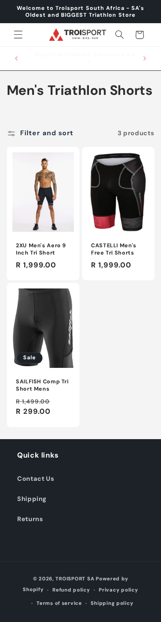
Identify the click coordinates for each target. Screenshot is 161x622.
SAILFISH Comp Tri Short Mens (42, 385)
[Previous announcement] (16, 58)
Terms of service (59, 603)
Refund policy (71, 590)
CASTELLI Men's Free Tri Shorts (114, 249)
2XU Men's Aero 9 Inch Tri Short (41, 249)
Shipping (32, 499)
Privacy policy (118, 590)
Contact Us (35, 478)
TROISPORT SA (74, 579)
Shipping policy (112, 603)
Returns (30, 519)
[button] (18, 35)
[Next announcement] (144, 58)
